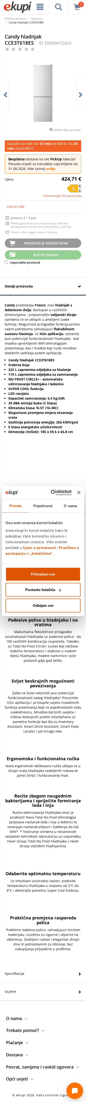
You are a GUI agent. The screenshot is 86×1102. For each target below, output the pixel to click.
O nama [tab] (70, 506)
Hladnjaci (37, 18)
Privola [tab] (16, 506)
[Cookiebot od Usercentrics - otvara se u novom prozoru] (53, 492)
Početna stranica (15, 18)
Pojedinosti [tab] (43, 506)
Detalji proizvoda (19, 286)
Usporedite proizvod (24, 262)
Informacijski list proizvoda (62, 196)
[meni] (40, 7)
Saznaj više (15, 206)
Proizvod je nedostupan (46, 243)
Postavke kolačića (40, 590)
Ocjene (10, 991)
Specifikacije (14, 973)
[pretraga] (58, 7)
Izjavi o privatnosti (39, 547)
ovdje (50, 168)
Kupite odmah (46, 255)
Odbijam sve (43, 605)
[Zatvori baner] (79, 492)
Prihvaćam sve (43, 574)
